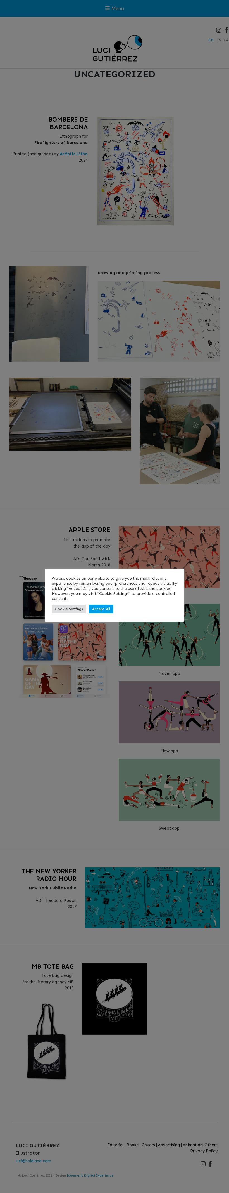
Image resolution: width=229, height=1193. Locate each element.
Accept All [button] (101, 609)
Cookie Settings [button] (69, 609)
